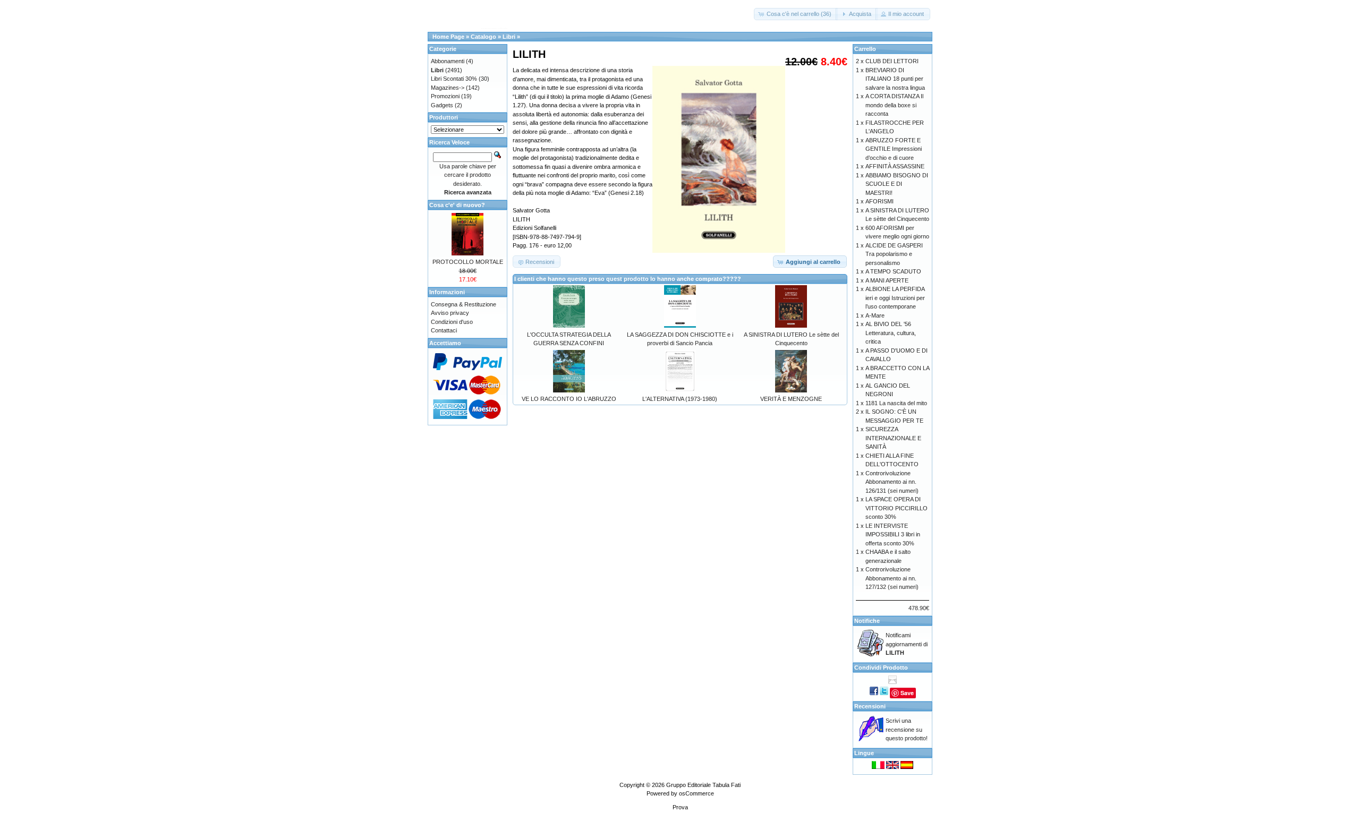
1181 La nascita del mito (896, 403)
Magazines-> (447, 87)
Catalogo (483, 36)
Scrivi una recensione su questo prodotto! (907, 729)
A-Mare (875, 315)
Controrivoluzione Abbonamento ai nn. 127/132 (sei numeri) (892, 578)
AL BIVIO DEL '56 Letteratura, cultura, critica (890, 333)
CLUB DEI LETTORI (892, 61)
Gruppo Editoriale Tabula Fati (703, 785)
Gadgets (442, 105)
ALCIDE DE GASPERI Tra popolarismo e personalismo (894, 254)
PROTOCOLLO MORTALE (467, 262)
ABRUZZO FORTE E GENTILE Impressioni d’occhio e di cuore (893, 149)
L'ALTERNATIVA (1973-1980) (679, 399)
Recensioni (870, 706)
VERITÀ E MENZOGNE (791, 399)
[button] (796, 14)
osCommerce (696, 793)
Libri (509, 36)
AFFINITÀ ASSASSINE (894, 166)
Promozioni (445, 96)
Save (907, 693)
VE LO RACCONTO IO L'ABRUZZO (569, 399)
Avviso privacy (450, 313)
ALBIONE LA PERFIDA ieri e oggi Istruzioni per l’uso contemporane (895, 298)
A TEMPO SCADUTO (893, 271)
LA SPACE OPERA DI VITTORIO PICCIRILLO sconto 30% (896, 508)
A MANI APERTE (886, 280)
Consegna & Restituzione (463, 304)
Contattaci (444, 330)
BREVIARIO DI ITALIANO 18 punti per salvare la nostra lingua (895, 79)
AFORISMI (879, 201)
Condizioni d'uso (452, 322)
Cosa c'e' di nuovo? (457, 205)
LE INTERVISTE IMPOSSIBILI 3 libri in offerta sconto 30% (892, 534)
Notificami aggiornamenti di (907, 644)
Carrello (865, 49)
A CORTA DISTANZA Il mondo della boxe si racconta (894, 105)
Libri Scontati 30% (454, 78)
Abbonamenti (447, 61)
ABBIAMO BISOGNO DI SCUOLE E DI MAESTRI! (896, 184)
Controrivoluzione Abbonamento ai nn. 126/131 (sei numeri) (892, 482)
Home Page (448, 36)
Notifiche (867, 621)
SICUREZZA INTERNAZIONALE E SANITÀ (893, 438)
